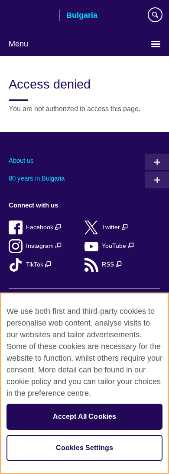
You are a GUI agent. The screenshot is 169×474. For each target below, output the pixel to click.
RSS (109, 264)
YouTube (115, 246)
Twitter (112, 227)
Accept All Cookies (85, 416)
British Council (31, 16)
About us (21, 160)
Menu (18, 44)
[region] (84, 383)
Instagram (40, 246)
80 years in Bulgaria (37, 178)
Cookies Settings (85, 447)
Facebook (40, 227)
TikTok (35, 264)
